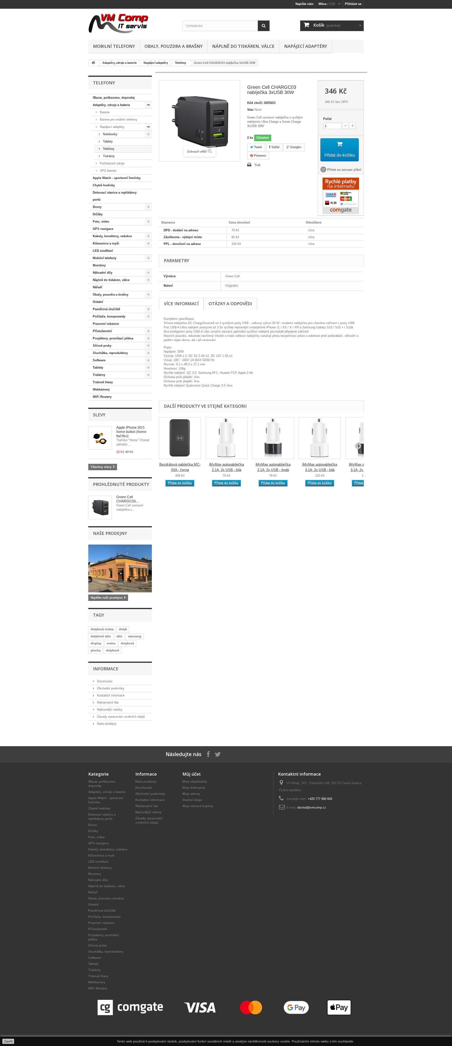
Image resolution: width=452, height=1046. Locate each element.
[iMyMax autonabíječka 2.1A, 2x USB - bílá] (226, 438)
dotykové (112, 650)
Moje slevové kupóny (197, 806)
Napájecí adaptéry (305, 46)
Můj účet (191, 774)
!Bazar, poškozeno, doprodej (114, 97)
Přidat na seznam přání (343, 169)
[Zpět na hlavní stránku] (93, 63)
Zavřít (8, 1041)
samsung (134, 636)
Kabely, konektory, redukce (112, 236)
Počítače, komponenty (109, 316)
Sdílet (274, 147)
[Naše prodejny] (120, 568)
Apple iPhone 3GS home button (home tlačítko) (131, 431)
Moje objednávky (194, 781)
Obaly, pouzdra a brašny (173, 46)
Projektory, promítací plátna (113, 338)
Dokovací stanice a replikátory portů (115, 196)
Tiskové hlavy (103, 382)
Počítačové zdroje (112, 163)
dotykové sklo (101, 636)
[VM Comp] (131, 23)
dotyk (123, 629)
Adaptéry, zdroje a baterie (119, 63)
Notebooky (109, 134)
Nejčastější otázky (109, 709)
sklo (119, 636)
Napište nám (304, 4)
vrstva (111, 643)
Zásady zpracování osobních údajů (120, 716)
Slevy (99, 415)
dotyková (127, 643)
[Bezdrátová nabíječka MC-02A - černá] (180, 438)
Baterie (104, 112)
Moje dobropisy (193, 788)
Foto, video (101, 221)
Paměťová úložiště (106, 309)
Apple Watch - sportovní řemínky (117, 178)
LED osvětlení (103, 250)
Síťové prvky (102, 345)
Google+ (295, 147)
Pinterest (259, 155)
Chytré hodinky (104, 185)
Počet (327, 119)
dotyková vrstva (102, 629)
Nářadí (97, 287)
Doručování (104, 681)
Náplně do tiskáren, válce (243, 46)
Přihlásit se (353, 4)
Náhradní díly (102, 272)
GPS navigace (103, 229)
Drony (97, 207)
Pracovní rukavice (106, 324)
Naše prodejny (110, 533)
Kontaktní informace (110, 695)
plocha (96, 650)
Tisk (257, 165)
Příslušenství (102, 331)
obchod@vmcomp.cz (311, 807)
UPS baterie (107, 170)
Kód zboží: (255, 103)
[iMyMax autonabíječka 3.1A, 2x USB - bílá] (320, 438)
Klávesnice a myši (106, 243)
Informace (105, 669)
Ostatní (98, 302)
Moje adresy (191, 794)
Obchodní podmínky (110, 688)
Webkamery (101, 389)
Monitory (99, 265)
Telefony (180, 63)
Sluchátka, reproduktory (110, 353)
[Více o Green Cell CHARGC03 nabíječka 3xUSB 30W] (100, 507)
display (96, 643)
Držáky (98, 214)
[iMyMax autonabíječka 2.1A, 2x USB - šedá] (273, 438)
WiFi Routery (102, 397)
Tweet (257, 147)
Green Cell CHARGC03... (127, 499)
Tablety (107, 141)
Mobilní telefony (114, 46)
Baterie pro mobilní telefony (118, 119)
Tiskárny (108, 156)
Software (99, 360)
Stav (250, 109)
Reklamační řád (107, 702)
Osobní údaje (192, 800)
